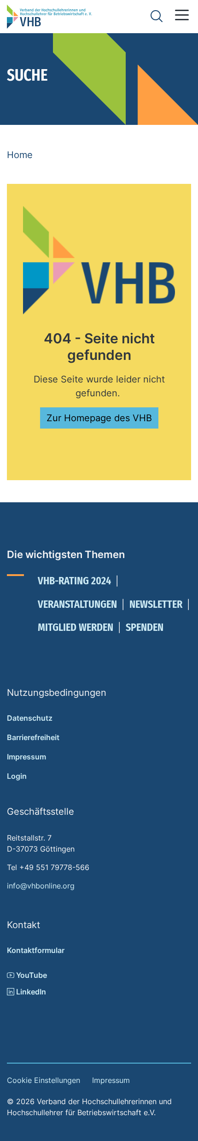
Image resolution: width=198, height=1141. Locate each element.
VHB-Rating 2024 (74, 580)
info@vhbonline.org (41, 885)
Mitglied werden (75, 627)
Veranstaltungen (77, 604)
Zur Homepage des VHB (99, 417)
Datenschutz (29, 718)
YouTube (30, 975)
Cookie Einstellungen (43, 1080)
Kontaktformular (35, 950)
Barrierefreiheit (33, 737)
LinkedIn (30, 991)
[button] (182, 15)
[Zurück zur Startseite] (49, 17)
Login (17, 776)
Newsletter (155, 604)
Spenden (144, 627)
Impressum (26, 756)
